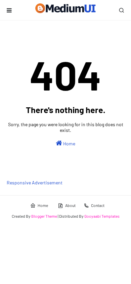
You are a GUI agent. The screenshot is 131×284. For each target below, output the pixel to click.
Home (68, 143)
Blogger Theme (44, 216)
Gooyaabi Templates (102, 216)
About (70, 205)
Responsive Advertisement (34, 182)
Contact (97, 205)
